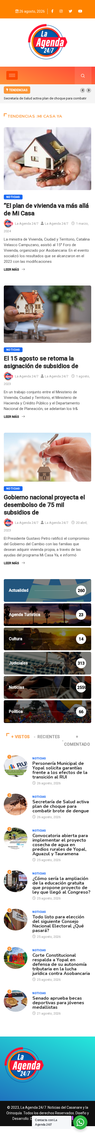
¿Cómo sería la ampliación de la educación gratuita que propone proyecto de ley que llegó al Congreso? (61, 885)
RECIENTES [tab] (48, 736)
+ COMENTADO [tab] (77, 740)
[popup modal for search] (83, 75)
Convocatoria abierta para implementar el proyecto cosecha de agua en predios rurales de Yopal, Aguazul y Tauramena (60, 845)
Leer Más (11, 269)
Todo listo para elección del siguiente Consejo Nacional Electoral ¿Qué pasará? (58, 924)
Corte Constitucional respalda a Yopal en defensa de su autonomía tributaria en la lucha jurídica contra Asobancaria (61, 964)
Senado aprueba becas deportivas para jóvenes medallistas (58, 1002)
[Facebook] (52, 11)
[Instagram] (61, 11)
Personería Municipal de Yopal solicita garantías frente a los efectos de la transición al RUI (59, 770)
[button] (82, 90)
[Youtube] (80, 11)
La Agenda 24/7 (26, 223)
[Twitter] (70, 11)
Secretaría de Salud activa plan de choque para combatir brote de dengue (60, 806)
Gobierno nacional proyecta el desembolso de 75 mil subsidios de (44, 505)
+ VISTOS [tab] (20, 736)
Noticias (13, 197)
